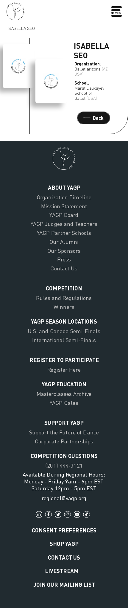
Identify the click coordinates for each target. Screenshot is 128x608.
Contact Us (63, 268)
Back (98, 118)
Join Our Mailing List (64, 584)
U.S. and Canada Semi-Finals (64, 331)
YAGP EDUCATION (64, 384)
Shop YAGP (64, 543)
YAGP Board (63, 215)
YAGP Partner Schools (64, 232)
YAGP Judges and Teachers (64, 223)
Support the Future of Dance (64, 432)
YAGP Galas (64, 402)
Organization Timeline (64, 197)
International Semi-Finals (64, 340)
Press (64, 259)
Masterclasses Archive (64, 393)
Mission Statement (64, 206)
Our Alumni (64, 241)
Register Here (63, 369)
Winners (64, 307)
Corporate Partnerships (64, 441)
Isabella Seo (21, 27)
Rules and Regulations (64, 298)
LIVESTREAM (62, 570)
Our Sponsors (64, 250)
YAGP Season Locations (64, 321)
